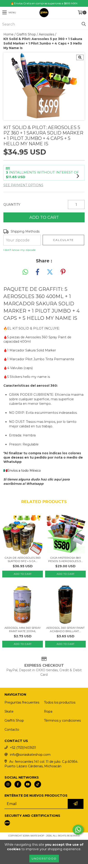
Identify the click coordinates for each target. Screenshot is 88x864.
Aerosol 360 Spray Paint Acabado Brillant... (65, 629)
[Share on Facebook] (37, 272)
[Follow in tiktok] (37, 784)
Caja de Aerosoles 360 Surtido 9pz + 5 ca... (23, 559)
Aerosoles (46, 34)
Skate (9, 711)
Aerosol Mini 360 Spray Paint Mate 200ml (23, 629)
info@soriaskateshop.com (30, 755)
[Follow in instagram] (8, 784)
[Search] (83, 24)
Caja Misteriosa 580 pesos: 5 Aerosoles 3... (65, 559)
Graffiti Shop (26, 34)
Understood (44, 858)
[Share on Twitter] (50, 272)
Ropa (48, 711)
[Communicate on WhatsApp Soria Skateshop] (78, 830)
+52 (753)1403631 (23, 748)
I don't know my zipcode (19, 250)
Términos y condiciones (62, 720)
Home (8, 34)
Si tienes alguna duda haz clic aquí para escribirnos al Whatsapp (36, 481)
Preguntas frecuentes (22, 702)
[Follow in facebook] (17, 784)
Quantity (11, 204)
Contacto (12, 729)
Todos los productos (59, 702)
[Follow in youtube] (27, 784)
